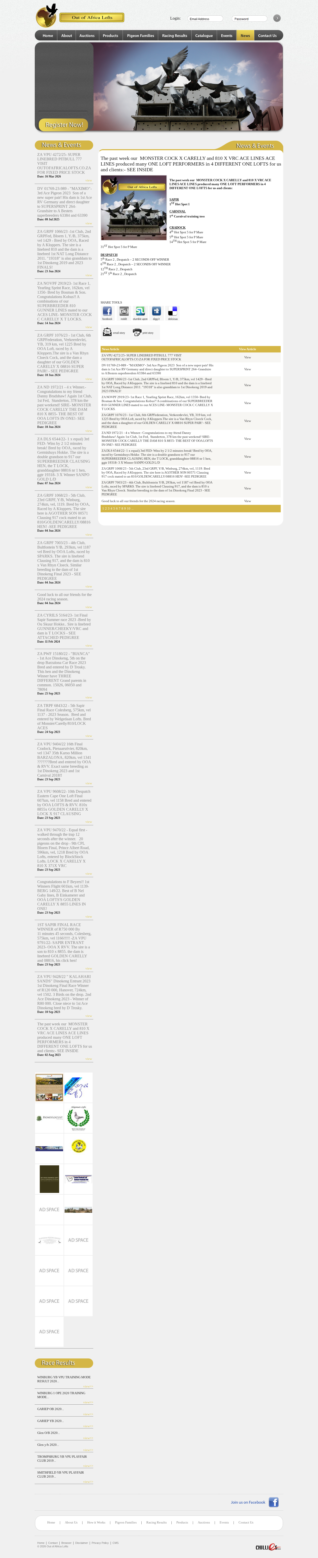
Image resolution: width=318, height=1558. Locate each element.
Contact (53, 1542)
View (247, 357)
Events (224, 1522)
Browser (66, 1542)
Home (51, 1522)
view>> (88, 1386)
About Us (71, 1522)
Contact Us (245, 1522)
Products (182, 1522)
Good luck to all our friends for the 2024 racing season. (64, 596)
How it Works (96, 1522)
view (88, 180)
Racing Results (156, 1522)
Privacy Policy (100, 1542)
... (132, 508)
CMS (116, 1542)
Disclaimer (81, 1542)
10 (128, 508)
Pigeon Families (126, 1522)
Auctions (204, 1522)
